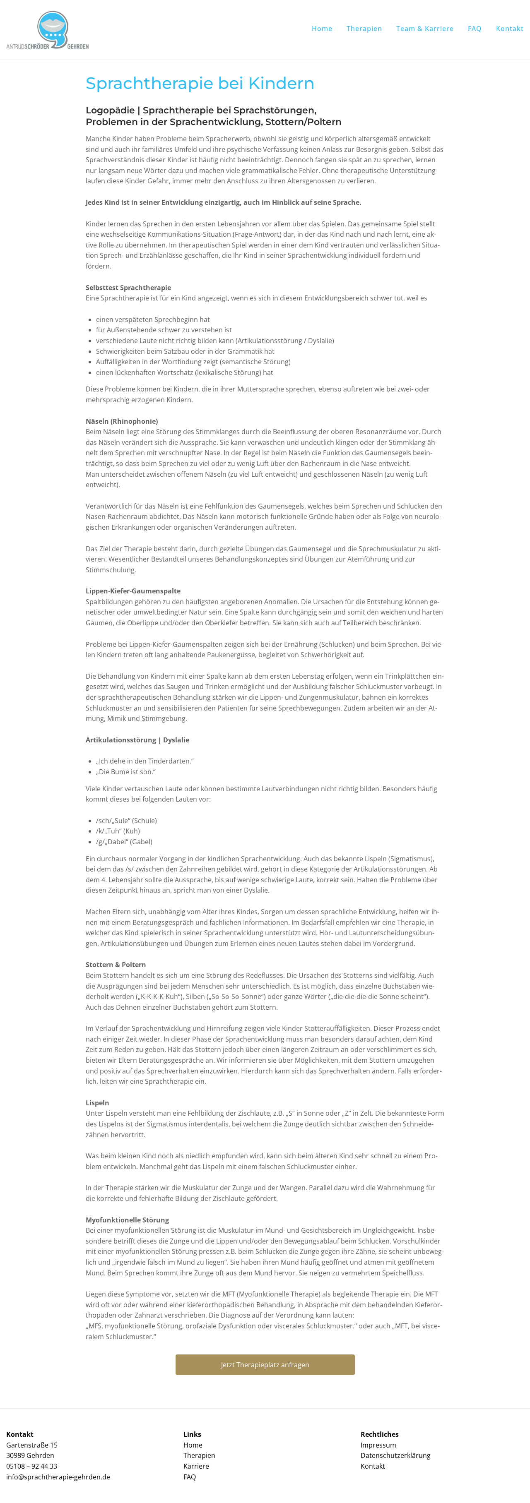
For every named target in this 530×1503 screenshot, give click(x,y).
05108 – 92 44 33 (31, 1466)
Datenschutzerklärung (396, 1455)
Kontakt (510, 28)
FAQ (475, 28)
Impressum (378, 1445)
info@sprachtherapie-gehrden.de (58, 1476)
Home (322, 28)
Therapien (364, 28)
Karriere (196, 1466)
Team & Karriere (425, 28)
